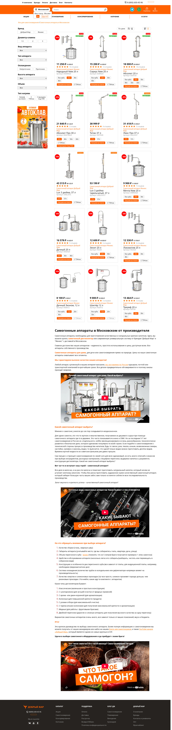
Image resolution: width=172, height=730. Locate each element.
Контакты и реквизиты (142, 718)
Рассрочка (86, 718)
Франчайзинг (138, 725)
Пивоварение (112, 715)
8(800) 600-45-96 (35, 712)
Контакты (68, 3)
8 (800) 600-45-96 (135, 2)
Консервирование (63, 718)
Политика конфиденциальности (94, 725)
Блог (61, 3)
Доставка (53, 3)
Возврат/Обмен (88, 722)
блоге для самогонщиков (120, 629)
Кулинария (111, 722)
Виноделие (111, 718)
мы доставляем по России (116, 364)
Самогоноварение (63, 715)
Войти (155, 11)
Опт (134, 722)
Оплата (45, 3)
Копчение (60, 722)
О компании (27, 3)
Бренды (37, 3)
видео (85, 555)
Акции (58, 712)
